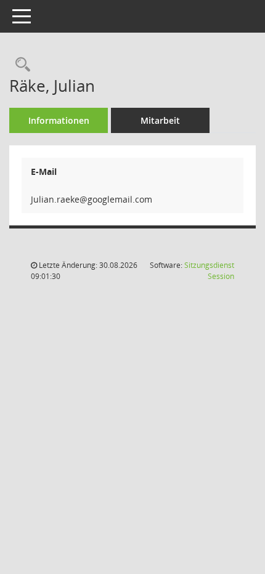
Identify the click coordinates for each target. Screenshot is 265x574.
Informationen (58, 120)
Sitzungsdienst (209, 270)
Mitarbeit (160, 120)
